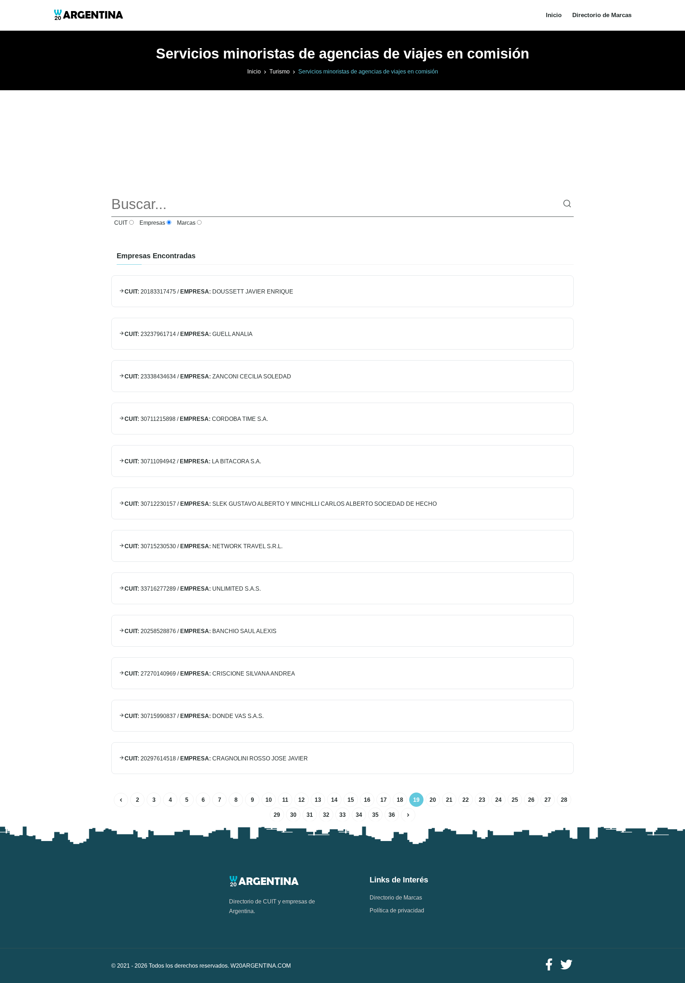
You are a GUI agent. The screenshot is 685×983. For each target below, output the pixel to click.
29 (277, 815)
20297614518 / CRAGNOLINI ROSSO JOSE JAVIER (216, 758)
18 (400, 800)
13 (318, 800)
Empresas (152, 223)
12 (301, 800)
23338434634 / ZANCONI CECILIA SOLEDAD (208, 376)
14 (334, 800)
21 (449, 800)
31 (309, 815)
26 (531, 800)
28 (564, 800)
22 (465, 800)
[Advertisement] (342, 140)
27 (547, 800)
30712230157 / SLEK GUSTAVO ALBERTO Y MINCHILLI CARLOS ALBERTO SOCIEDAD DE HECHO (281, 504)
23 (482, 800)
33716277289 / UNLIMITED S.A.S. (193, 589)
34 (359, 815)
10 (268, 800)
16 (367, 800)
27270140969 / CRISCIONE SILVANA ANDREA (210, 674)
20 (433, 800)
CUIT (120, 223)
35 (375, 815)
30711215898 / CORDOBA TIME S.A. (196, 419)
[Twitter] (566, 965)
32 (326, 815)
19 (416, 800)
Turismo (279, 71)
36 (392, 815)
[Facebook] (549, 965)
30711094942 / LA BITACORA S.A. (193, 461)
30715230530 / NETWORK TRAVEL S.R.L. (204, 546)
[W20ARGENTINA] (88, 15)
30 (293, 815)
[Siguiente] (408, 815)
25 (515, 800)
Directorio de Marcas (601, 15)
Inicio (554, 15)
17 (383, 800)
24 (498, 800)
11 (285, 800)
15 (350, 800)
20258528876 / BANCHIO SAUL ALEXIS (200, 631)
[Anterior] (121, 800)
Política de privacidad (397, 910)
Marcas (185, 223)
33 (342, 815)
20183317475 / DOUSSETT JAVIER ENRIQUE (209, 292)
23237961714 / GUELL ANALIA (189, 334)
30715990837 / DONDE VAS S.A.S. (194, 716)
